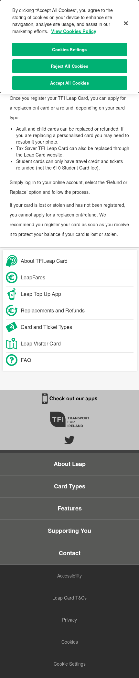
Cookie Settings (70, 663)
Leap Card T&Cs (69, 597)
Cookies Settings (69, 49)
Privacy (69, 619)
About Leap (70, 464)
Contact (69, 553)
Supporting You (69, 530)
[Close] (126, 23)
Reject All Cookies (69, 66)
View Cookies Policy (73, 31)
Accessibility (69, 575)
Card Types (69, 486)
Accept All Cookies (69, 83)
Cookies (69, 641)
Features (70, 508)
